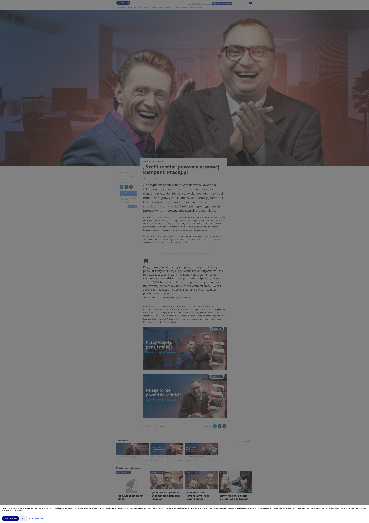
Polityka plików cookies (36, 518)
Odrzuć (23, 518)
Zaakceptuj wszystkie (10, 518)
